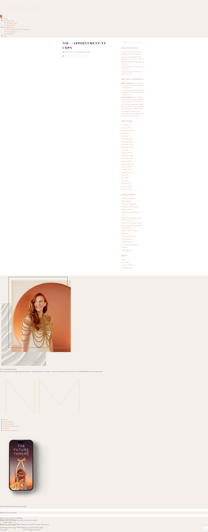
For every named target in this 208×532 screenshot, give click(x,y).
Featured (124, 233)
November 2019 (127, 144)
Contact (6, 428)
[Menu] (1, 16)
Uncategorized (126, 250)
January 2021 (126, 127)
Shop (5, 35)
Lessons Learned (127, 241)
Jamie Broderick (127, 104)
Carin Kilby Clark (127, 90)
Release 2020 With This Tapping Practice (132, 62)
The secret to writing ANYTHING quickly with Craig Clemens (132, 85)
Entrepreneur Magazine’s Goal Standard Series (131, 226)
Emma (123, 111)
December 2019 (127, 141)
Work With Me (8, 20)
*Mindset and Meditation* (130, 206)
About (5, 18)
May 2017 (124, 178)
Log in (123, 259)
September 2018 (127, 164)
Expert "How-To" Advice (129, 230)
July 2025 (125, 125)
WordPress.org (126, 267)
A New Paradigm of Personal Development (131, 72)
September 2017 (127, 172)
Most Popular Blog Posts (130, 244)
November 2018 (127, 158)
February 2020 (126, 138)
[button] (7, 522)
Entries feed (125, 262)
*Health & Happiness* (128, 204)
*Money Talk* (125, 209)
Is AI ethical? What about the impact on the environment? (131, 53)
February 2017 (126, 186)
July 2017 (124, 175)
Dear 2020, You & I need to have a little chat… (133, 67)
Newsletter (10, 33)
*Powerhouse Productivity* (130, 212)
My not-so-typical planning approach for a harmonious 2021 (132, 57)
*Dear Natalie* (126, 201)
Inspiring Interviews (128, 236)
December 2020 (127, 130)
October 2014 (126, 189)
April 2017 (125, 180)
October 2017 (126, 169)
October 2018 (126, 161)
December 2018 (127, 155)
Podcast (124, 247)
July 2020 (125, 133)
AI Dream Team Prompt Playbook (18, 29)
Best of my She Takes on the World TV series (131, 219)
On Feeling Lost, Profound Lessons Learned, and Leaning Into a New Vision (132, 99)
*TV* (123, 215)
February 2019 (126, 152)
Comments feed (127, 265)
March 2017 (125, 183)
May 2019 (125, 150)
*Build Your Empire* (128, 198)
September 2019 (127, 147)
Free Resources (8, 27)
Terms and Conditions (10, 430)
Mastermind (10, 25)
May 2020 (125, 136)
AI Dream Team (11, 23)
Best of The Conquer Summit (131, 223)
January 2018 (126, 166)
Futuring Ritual (11, 31)
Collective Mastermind (11, 426)
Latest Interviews (127, 239)
